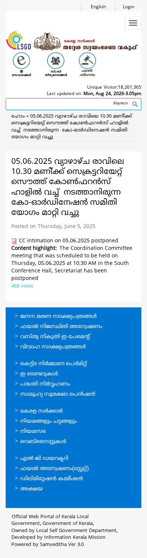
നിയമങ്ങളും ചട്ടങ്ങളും (48, 421)
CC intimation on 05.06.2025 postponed (68, 241)
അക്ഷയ (31, 489)
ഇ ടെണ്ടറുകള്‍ (39, 374)
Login (128, 7)
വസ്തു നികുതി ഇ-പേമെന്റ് (55, 337)
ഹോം (18, 116)
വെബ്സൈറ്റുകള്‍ (43, 442)
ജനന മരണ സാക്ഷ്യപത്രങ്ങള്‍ (58, 316)
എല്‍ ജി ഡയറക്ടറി (44, 458)
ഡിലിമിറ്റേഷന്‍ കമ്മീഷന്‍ (51, 479)
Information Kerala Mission (75, 538)
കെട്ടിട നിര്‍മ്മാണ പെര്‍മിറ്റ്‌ (53, 364)
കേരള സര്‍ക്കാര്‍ (41, 411)
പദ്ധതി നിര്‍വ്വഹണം (45, 384)
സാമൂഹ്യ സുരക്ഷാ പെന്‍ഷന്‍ (57, 394)
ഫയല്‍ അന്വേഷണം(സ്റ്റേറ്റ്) (54, 469)
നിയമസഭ (33, 431)
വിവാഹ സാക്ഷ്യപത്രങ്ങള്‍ (53, 347)
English (98, 7)
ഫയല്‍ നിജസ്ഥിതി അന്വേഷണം (61, 327)
